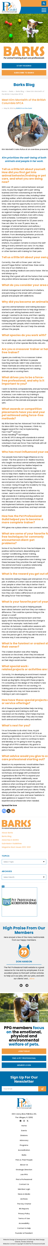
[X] (9, 811)
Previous (21, 985)
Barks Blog (6, 836)
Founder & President (24, 1233)
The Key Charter (24, 1204)
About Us (24, 1164)
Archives (24, 1199)
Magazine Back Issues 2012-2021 (16, 847)
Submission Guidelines (12, 843)
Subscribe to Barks (24, 72)
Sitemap (30, 1242)
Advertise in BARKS (10, 840)
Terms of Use (24, 1218)
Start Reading (24, 65)
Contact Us (24, 1184)
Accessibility (24, 1223)
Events (24, 1130)
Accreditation (24, 1150)
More (32, 978)
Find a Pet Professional (24, 1058)
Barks (24, 1155)
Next (26, 985)
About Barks (7, 832)
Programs (24, 1145)
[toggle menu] (44, 10)
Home (24, 1125)
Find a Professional (24, 1179)
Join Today (24, 1051)
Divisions (24, 1135)
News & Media (24, 1194)
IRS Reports (24, 1208)
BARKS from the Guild (24, 108)
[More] (13, 811)
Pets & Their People (24, 1160)
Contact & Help (24, 1228)
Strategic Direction (24, 1169)
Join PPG (24, 1174)
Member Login (24, 1065)
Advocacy (24, 1140)
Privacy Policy (24, 1213)
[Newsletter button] (42, 1088)
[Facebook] (4, 811)
